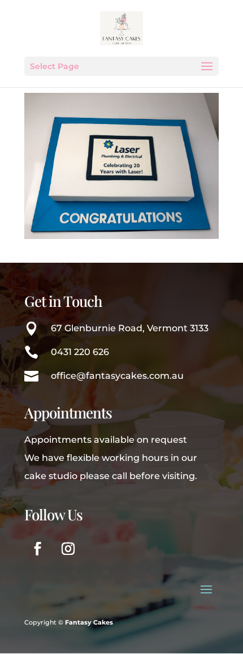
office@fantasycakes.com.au (117, 375)
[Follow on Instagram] (68, 549)
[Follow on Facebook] (37, 549)
